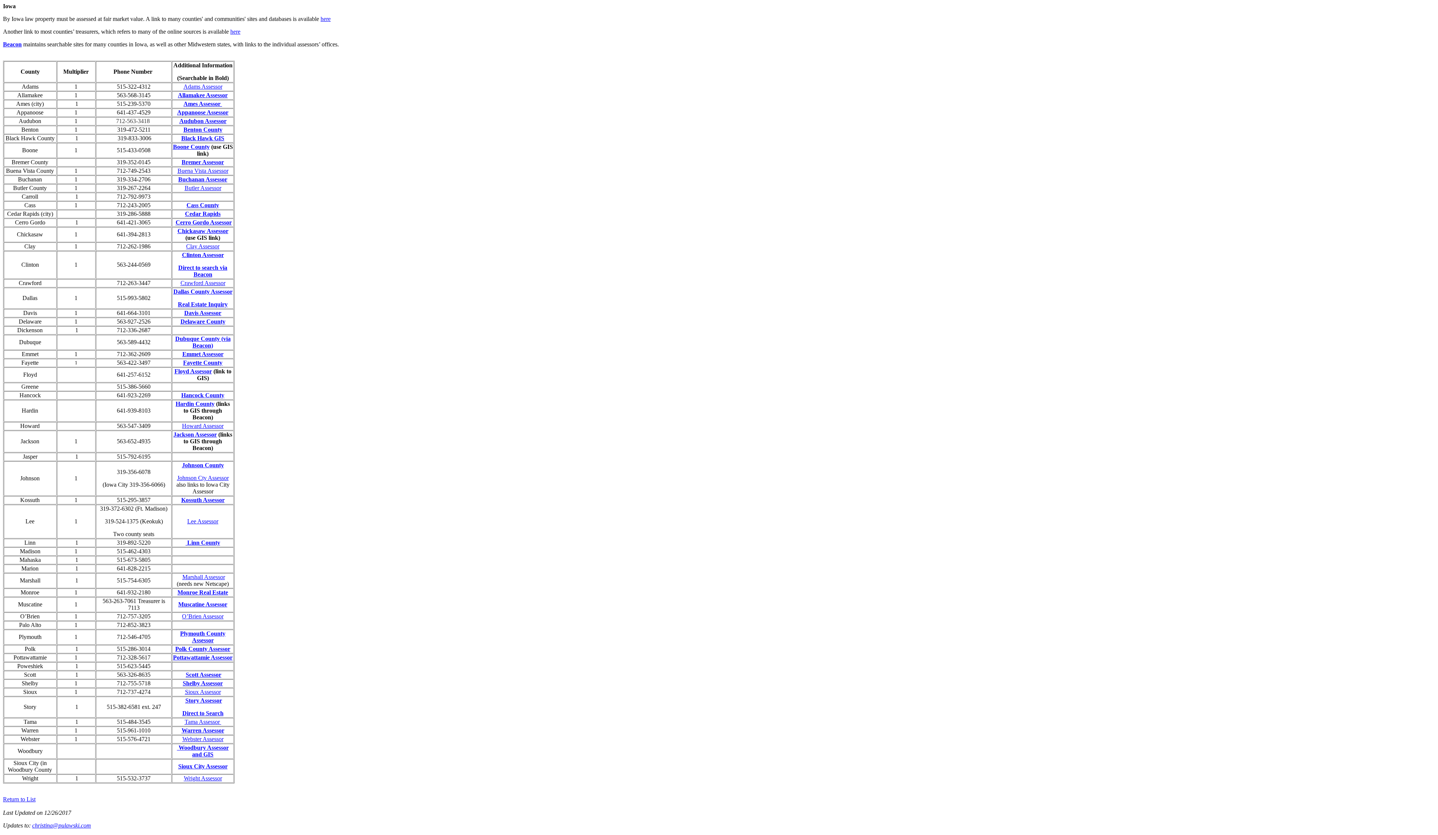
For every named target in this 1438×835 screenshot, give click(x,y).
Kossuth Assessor (203, 500)
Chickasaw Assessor (203, 231)
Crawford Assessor (202, 283)
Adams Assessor (202, 86)
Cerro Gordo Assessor (204, 222)
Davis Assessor (202, 313)
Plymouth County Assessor (202, 636)
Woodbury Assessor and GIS (203, 751)
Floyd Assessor (193, 371)
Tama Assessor (203, 722)
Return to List (19, 799)
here (326, 19)
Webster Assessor (203, 739)
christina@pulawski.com (61, 825)
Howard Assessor (203, 426)
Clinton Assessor (203, 255)
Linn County (203, 542)
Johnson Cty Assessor (203, 478)
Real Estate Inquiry (203, 304)
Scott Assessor (203, 675)
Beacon (12, 44)
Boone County (191, 147)
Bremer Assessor (203, 162)
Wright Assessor (203, 778)
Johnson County (203, 465)
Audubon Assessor (203, 121)
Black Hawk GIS (202, 138)
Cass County (202, 205)
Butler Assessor (203, 188)
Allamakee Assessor (203, 95)
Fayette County (202, 363)
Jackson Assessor (195, 434)
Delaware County (202, 321)
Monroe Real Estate (203, 592)
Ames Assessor (202, 104)
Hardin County (195, 404)
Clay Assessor (202, 246)
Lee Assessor (202, 521)
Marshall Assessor (203, 577)
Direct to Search (203, 713)
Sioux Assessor (203, 692)
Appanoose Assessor (202, 112)
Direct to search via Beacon (202, 271)
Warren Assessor (203, 730)
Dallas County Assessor (203, 291)
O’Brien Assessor (203, 616)
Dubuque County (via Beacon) (203, 342)
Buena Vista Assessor (203, 171)
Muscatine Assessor (202, 604)
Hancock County (202, 395)
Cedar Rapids (203, 214)
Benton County (202, 129)
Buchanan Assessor (202, 179)
